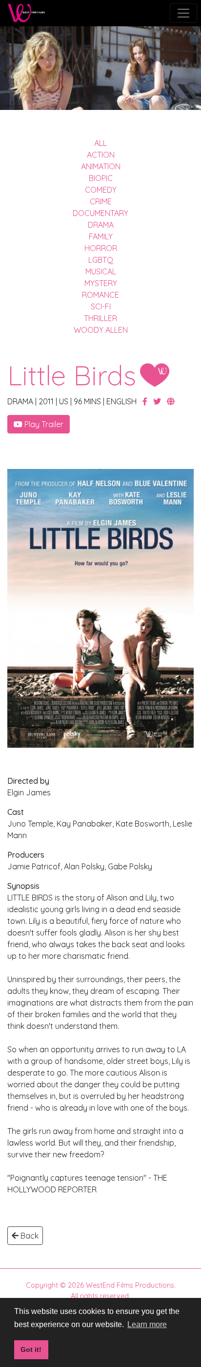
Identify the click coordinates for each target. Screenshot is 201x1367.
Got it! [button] (30, 1349)
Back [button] (29, 1236)
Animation (101, 166)
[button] (146, 401)
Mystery (100, 283)
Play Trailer (42, 424)
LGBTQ (100, 260)
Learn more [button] (147, 1324)
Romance (100, 295)
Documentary (100, 213)
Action (101, 155)
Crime (101, 201)
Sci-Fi (101, 306)
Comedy (101, 190)
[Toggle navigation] (183, 13)
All (100, 143)
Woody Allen (101, 330)
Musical (100, 271)
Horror (100, 248)
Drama (101, 225)
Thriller (100, 318)
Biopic (101, 178)
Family (101, 236)
